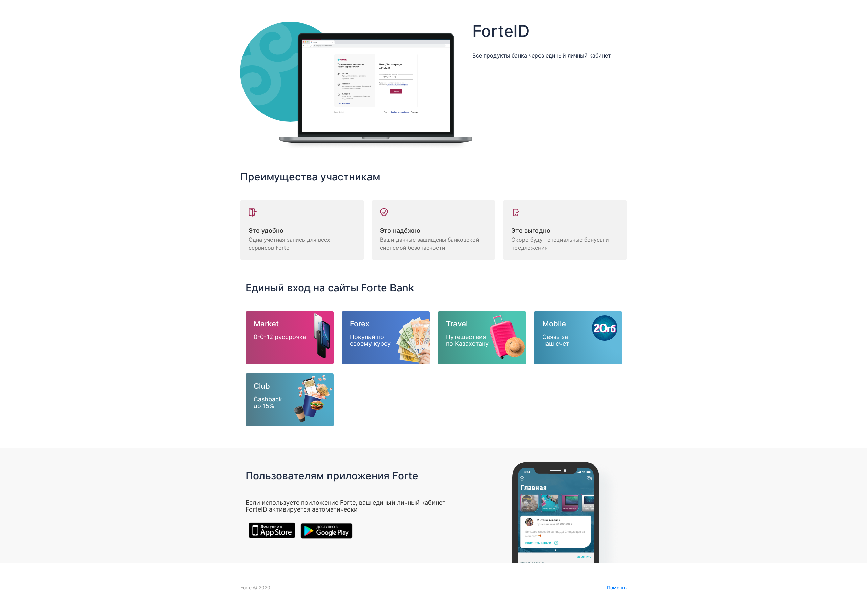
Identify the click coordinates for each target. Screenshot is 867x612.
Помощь (617, 587)
